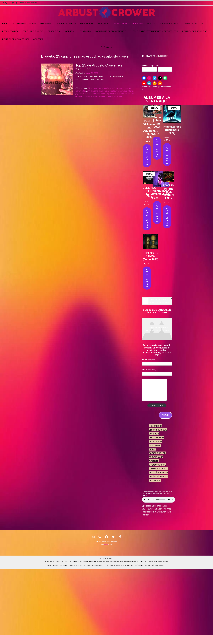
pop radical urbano (92, 94)
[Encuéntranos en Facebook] (10, 2)
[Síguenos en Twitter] (13, 2)
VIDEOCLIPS (104, 23)
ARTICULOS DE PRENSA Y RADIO (163, 23)
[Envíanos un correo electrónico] (3, 2)
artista (84, 91)
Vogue (106, 544)
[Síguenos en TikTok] (16, 2)
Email (149, 370)
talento (103, 94)
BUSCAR (165, 69)
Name (149, 360)
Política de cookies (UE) (15, 39)
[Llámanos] (6, 2)
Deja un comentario (114, 96)
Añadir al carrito (147, 155)
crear (101, 91)
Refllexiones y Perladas (128, 23)
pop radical (79, 94)
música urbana (127, 91)
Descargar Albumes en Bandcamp (75, 23)
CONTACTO (85, 31)
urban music (93, 96)
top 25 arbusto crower (115, 94)
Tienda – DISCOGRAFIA (24, 23)
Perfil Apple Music (33, 31)
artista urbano (92, 91)
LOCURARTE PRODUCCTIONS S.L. (111, 31)
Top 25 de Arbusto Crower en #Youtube (98, 67)
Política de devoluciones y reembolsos (155, 31)
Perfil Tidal (54, 31)
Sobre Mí (70, 31)
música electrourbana (112, 91)
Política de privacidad (194, 31)
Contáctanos (157, 405)
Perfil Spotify (10, 31)
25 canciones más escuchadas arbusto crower (106, 88)
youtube (102, 96)
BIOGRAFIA (45, 23)
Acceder (38, 39)
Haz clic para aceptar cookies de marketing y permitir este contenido (157, 301)
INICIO (5, 23)
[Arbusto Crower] (106, 12)
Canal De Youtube (194, 23)
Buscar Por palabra (150, 66)
